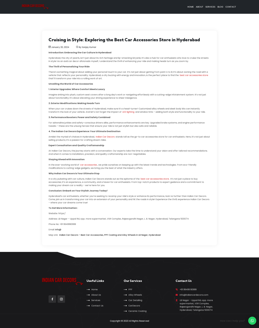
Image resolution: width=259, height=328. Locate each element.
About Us (96, 294)
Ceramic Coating (137, 311)
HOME (190, 6)
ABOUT (199, 6)
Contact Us (97, 305)
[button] (252, 321)
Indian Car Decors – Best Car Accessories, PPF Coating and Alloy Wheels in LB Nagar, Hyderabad (110, 235)
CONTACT (230, 6)
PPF (130, 289)
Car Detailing (135, 300)
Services (95, 300)
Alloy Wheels (135, 294)
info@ (58, 229)
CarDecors (134, 305)
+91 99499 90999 (188, 289)
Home (94, 289)
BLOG (220, 6)
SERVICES (210, 6)
